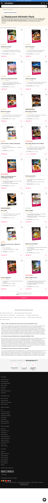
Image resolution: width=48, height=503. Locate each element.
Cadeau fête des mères (5, 438)
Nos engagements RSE (5, 383)
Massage (2, 464)
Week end (3, 451)
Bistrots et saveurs (6, 111)
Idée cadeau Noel (4, 434)
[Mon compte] (41, 3)
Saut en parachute (4, 459)
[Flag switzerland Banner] (7, 481)
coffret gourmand (20, 315)
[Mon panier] (47, 3)
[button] (44, 499)
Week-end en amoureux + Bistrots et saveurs (10, 245)
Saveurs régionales (6, 277)
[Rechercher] (46, 6)
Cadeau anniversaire (5, 440)
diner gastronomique (5, 319)
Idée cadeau (3, 428)
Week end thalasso (4, 457)
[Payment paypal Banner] (3, 472)
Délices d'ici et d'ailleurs (31, 243)
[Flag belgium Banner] (5, 481)
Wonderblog (3, 392)
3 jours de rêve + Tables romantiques (10, 143)
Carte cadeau (3, 443)
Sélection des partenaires (6, 390)
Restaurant (11, 9)
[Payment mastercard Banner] (13, 472)
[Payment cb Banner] (6, 472)
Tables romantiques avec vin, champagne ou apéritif (8, 177)
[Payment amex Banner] (9, 472)
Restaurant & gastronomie (10, 12)
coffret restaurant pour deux (6, 317)
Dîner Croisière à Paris (31, 277)
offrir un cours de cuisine (20, 317)
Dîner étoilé (4, 210)
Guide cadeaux (4, 419)
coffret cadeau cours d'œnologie (7, 315)
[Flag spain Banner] (1, 481)
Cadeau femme (4, 432)
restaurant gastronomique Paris (34, 317)
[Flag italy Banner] (3, 481)
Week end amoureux (5, 453)
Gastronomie (5, 9)
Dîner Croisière (29, 210)
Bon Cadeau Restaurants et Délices (34, 143)
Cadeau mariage (4, 445)
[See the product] (21, 56)
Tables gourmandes (6, 46)
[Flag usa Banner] (10, 481)
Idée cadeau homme (5, 430)
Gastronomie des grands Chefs (9, 78)
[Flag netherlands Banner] (8, 481)
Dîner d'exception (30, 46)
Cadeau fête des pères (5, 436)
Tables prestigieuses (30, 78)
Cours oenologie (4, 462)
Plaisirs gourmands (30, 176)
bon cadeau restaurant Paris (32, 315)
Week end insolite (4, 455)
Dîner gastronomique (31, 111)
